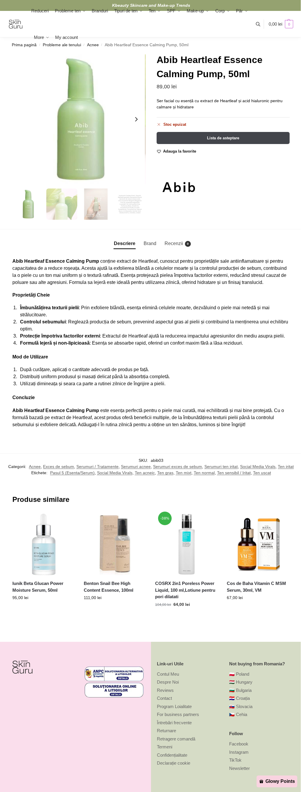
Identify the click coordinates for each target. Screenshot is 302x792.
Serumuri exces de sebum (177, 466)
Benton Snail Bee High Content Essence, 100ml (108, 587)
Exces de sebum (58, 466)
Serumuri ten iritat (221, 466)
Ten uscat (262, 472)
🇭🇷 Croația (239, 698)
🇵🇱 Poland (239, 674)
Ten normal (204, 472)
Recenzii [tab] (177, 243)
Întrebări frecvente (174, 722)
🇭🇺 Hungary (240, 681)
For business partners (178, 714)
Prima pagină (24, 45)
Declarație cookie (173, 762)
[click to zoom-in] (78, 119)
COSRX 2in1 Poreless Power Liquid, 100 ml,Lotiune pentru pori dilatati (185, 590)
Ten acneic (145, 472)
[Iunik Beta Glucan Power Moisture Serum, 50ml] (43, 544)
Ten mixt (183, 472)
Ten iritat (286, 466)
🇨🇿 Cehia (238, 714)
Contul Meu (168, 674)
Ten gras (165, 472)
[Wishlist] (66, 521)
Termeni (164, 746)
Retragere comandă (176, 738)
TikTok (235, 760)
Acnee (35, 466)
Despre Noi (168, 681)
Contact (164, 698)
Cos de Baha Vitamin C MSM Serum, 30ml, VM (256, 587)
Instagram (239, 752)
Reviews (165, 690)
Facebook (238, 743)
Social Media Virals (257, 466)
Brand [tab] (150, 243)
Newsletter (239, 768)
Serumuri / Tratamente (97, 466)
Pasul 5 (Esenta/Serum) (72, 472)
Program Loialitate (174, 706)
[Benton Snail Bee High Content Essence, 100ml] (115, 544)
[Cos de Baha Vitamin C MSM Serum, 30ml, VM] (258, 544)
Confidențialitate (172, 755)
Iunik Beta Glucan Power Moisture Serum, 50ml (37, 587)
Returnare (166, 730)
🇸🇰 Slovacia (240, 706)
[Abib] (179, 187)
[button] (281, 24)
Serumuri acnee (136, 466)
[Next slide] (136, 119)
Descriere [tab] (124, 243)
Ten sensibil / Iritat (234, 472)
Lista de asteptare (223, 138)
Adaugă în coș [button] (43, 610)
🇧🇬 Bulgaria (240, 690)
